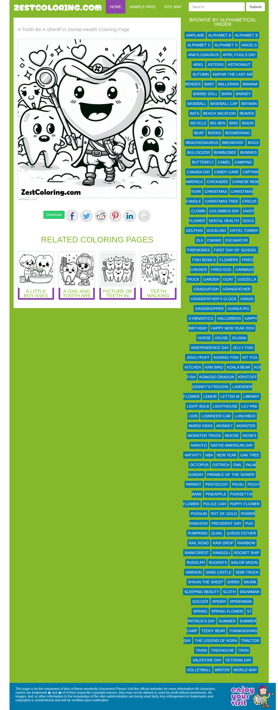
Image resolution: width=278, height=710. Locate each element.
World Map (245, 670)
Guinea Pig (238, 308)
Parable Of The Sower (230, 474)
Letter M (229, 396)
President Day (226, 523)
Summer (227, 621)
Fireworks (198, 250)
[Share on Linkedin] (129, 215)
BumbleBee (225, 152)
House (221, 338)
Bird (233, 123)
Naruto (199, 445)
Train (201, 650)
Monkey (224, 426)
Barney (243, 94)
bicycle (198, 123)
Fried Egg (221, 269)
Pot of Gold (224, 513)
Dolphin (194, 230)
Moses (249, 435)
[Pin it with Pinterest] (115, 215)
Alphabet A (219, 35)
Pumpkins (197, 533)
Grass (246, 299)
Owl (237, 465)
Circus (249, 201)
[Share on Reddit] (101, 215)
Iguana (239, 338)
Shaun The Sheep (205, 582)
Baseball (196, 103)
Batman (249, 103)
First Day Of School (235, 250)
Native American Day (232, 445)
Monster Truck (204, 435)
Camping (243, 162)
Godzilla (246, 279)
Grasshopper (209, 308)
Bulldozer (198, 152)
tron (243, 650)
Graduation (206, 289)
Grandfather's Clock (213, 299)
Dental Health (224, 221)
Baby (209, 84)
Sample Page (142, 7)
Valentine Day (207, 660)
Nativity (193, 455)
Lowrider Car (216, 416)
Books (214, 133)
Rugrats (218, 562)
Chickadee (217, 182)
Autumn (200, 74)
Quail (217, 533)
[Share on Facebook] (72, 215)
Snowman (249, 592)
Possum (199, 513)
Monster (245, 426)
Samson (193, 572)
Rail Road (199, 543)
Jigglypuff (198, 357)
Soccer (200, 601)
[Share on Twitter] (86, 215)
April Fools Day (239, 55)
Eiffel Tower (244, 230)
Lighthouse (225, 406)
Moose (232, 435)
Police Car (214, 504)
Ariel (198, 64)
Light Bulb (198, 406)
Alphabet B (246, 35)
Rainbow (246, 543)
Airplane (195, 35)
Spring (200, 611)
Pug (249, 523)
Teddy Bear (213, 631)
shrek (233, 582)
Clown (198, 211)
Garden (211, 279)
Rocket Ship (246, 553)
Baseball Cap (224, 103)
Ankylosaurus (203, 55)
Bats (194, 113)
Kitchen (193, 367)
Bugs (253, 142)
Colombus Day (224, 211)
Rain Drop (223, 543)
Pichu (238, 484)
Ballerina (228, 84)
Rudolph (196, 562)
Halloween (229, 318)
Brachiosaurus (202, 142)
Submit (255, 7)
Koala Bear (238, 367)
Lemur (210, 396)
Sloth (229, 592)
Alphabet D (226, 45)
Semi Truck (247, 572)
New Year (226, 455)
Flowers (228, 260)
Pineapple (216, 494)
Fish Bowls (204, 260)
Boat (199, 133)
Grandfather (236, 289)
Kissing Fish (226, 357)
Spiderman (241, 601)
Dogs (248, 221)
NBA (209, 455)
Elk (199, 240)
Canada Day (198, 172)
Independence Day (210, 348)
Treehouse (222, 650)
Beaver (246, 113)
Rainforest (197, 553)
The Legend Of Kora (216, 640)
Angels (249, 45)
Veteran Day (238, 660)
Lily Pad (249, 406)
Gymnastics (200, 318)
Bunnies (248, 152)
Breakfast (233, 142)
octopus (199, 465)
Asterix (216, 64)
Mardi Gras (201, 426)
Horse (204, 338)
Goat (228, 279)
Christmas (216, 191)
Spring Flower (227, 611)
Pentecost (216, 484)
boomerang (237, 133)
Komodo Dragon (216, 377)
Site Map (173, 7)
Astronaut (239, 64)
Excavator (237, 240)
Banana (250, 84)
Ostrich (220, 465)
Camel (224, 162)
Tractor (250, 640)
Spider (219, 601)
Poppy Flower (245, 504)
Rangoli (221, 553)
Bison (248, 123)
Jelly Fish (243, 348)
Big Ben (217, 123)
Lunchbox (245, 416)
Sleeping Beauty (201, 592)
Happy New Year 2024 (232, 328)
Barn (227, 94)
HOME (115, 7)
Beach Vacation (219, 113)
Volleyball (199, 670)
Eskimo (214, 240)
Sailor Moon (244, 562)
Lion (193, 416)
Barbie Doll (205, 94)
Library (251, 396)
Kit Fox (249, 357)
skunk (250, 582)
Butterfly (203, 162)
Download (54, 215)
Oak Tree (249, 455)
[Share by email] (144, 215)
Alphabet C (199, 45)
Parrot (193, 484)
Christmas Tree (221, 201)
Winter (222, 670)
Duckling (216, 230)
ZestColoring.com (58, 7)
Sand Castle (219, 572)
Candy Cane (226, 172)
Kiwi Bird (214, 367)
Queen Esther (241, 533)
